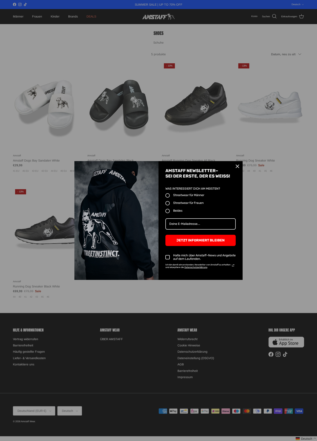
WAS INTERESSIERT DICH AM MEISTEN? (192, 188)
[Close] (237, 166)
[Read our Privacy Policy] (233, 265)
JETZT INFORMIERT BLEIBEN (200, 240)
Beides (177, 211)
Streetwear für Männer (188, 195)
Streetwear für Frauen (188, 203)
